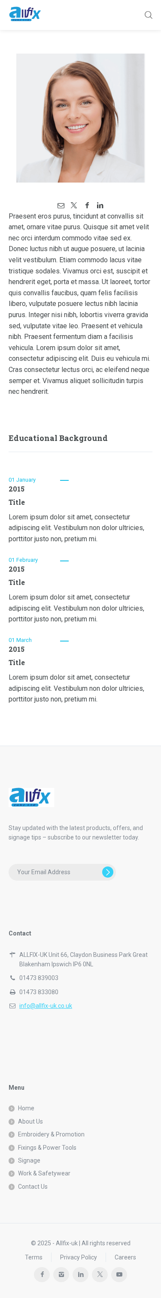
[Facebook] (87, 205)
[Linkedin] (100, 205)
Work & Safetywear (44, 1173)
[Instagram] (61, 1274)
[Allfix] (28, 15)
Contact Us (33, 1186)
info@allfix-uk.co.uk (45, 1005)
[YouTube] (119, 1274)
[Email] (61, 205)
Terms (34, 1257)
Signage (29, 1160)
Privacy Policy (78, 1257)
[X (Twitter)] (74, 205)
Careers (125, 1257)
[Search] (147, 15)
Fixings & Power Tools (47, 1147)
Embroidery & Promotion (51, 1134)
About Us (30, 1121)
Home (26, 1108)
